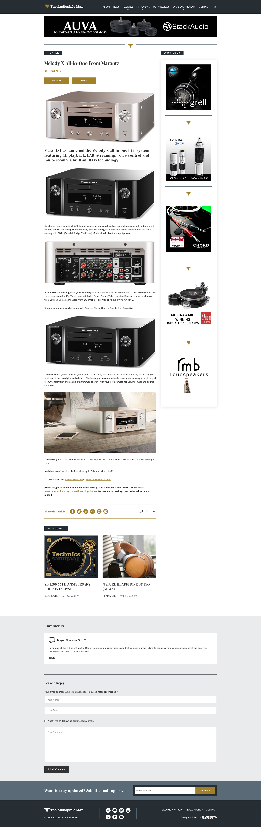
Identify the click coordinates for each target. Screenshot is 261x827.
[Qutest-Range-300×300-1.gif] (188, 229)
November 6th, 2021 (77, 640)
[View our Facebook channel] (114, 810)
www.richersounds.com (98, 479)
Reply (52, 657)
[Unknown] (130, 27)
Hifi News (56, 80)
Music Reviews (161, 6)
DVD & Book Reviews (184, 6)
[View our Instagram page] (128, 810)
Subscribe (205, 790)
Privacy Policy (194, 809)
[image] (188, 83)
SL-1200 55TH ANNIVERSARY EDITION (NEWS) (67, 586)
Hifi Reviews (143, 6)
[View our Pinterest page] (108, 817)
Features (128, 6)
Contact (204, 6)
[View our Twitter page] (121, 810)
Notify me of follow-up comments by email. (71, 720)
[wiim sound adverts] (188, 299)
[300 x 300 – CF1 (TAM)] (188, 158)
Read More (51, 595)
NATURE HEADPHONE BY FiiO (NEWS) (126, 586)
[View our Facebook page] (108, 810)
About (106, 6)
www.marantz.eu (74, 479)
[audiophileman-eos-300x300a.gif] (188, 379)
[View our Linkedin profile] (121, 817)
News (116, 6)
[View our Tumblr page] (114, 817)
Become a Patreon (172, 809)
